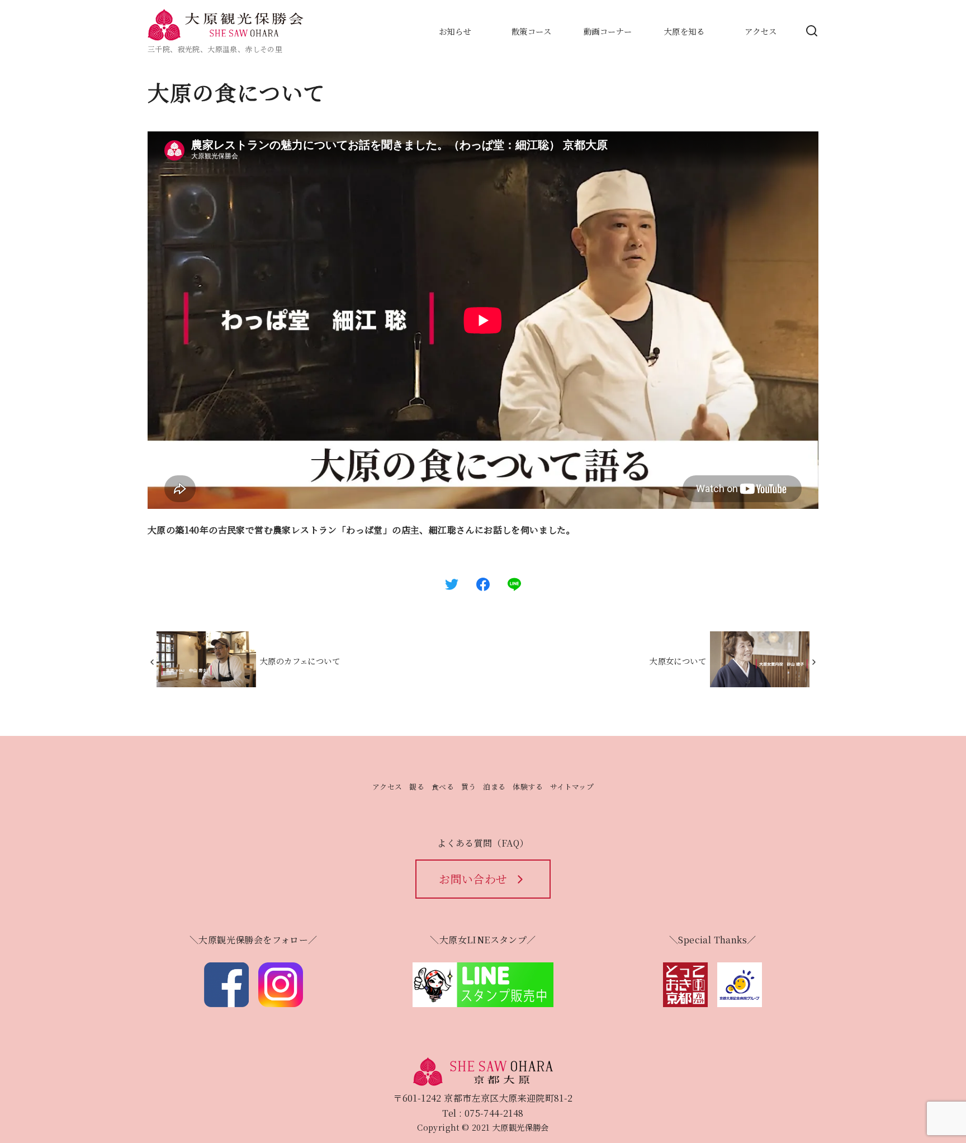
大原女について (678, 661)
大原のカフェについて (300, 661)
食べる (443, 786)
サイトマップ (572, 786)
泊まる (494, 786)
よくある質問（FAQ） (482, 843)
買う (468, 786)
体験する (528, 786)
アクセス (387, 786)
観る (416, 786)
